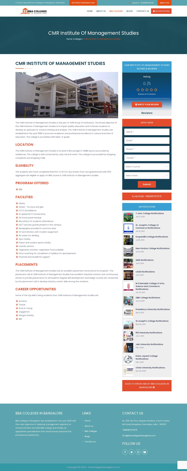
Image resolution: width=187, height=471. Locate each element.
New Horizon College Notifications (153, 248)
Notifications (162, 11)
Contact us (143, 11)
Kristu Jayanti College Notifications (147, 357)
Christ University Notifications (150, 367)
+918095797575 (129, 430)
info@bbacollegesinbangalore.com (139, 435)
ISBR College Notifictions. (148, 297)
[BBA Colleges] (33, 11)
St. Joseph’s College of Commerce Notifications (148, 226)
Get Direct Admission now (83, 2)
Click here (60, 2)
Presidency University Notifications (153, 309)
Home (90, 11)
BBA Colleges (116, 11)
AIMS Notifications (145, 260)
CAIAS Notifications (145, 271)
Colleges (78, 39)
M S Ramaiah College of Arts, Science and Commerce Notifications (150, 286)
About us (101, 11)
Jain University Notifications (149, 344)
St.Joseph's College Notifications (152, 321)
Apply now (164, 2)
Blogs (130, 11)
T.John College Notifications (150, 213)
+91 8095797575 (147, 3)
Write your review (148, 104)
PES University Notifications (149, 332)
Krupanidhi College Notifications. (152, 236)
